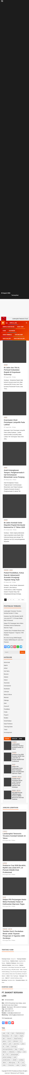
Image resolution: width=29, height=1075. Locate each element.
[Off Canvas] (2, 1)
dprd (4, 1038)
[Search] (26, 322)
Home (4, 330)
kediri (7, 1046)
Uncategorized (8, 732)
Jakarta (4, 1043)
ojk (3, 1054)
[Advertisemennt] (14, 310)
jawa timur (16, 1043)
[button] (6, 323)
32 (19, 599)
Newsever (13, 1073)
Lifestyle (6, 691)
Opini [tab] (20, 738)
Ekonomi (6, 364)
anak (4, 1033)
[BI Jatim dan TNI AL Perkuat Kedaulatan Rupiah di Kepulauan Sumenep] (14, 351)
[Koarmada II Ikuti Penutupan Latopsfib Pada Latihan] (14, 403)
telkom (4, 1062)
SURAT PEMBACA (7, 334)
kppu (16, 1049)
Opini (5, 703)
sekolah (15, 1059)
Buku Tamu (20, 326)
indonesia (15, 1041)
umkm (4, 1065)
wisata (23, 1065)
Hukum (6, 680)
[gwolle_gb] (13, 322)
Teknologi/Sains (8, 726)
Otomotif (6, 706)
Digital (21, 1035)
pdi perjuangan (14, 1054)
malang (19, 1051)
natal (24, 1051)
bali (8, 1033)
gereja (4, 1041)
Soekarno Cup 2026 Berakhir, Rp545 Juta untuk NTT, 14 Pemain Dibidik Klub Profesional (13, 618)
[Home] (3, 323)
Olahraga (6, 700)
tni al (23, 1062)
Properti (6, 715)
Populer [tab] (14, 738)
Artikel (5, 668)
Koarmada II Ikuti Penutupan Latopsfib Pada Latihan (14, 422)
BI (11, 1035)
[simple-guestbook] (8, 326)
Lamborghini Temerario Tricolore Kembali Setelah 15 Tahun (14, 836)
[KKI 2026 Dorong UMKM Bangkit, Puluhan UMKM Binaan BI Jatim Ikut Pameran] (7, 795)
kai (3, 1046)
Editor (14, 377)
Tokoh (5, 729)
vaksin (17, 1065)
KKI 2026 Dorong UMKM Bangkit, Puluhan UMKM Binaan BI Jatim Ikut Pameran (13, 640)
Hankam (5, 417)
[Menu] (6, 323)
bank (13, 1033)
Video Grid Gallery (19, 338)
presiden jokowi (6, 1059)
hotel (9, 1041)
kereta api (13, 1046)
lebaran (4, 1051)
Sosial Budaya (7, 721)
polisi (15, 1057)
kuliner (21, 1049)
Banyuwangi (6, 1035)
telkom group (12, 1062)
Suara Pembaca (8, 723)
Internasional (7, 685)
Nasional (6, 697)
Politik (5, 712)
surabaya (21, 1059)
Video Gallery (7, 338)
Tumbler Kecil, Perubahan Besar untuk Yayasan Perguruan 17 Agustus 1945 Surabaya (14, 633)
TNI (18, 1062)
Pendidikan (7, 709)
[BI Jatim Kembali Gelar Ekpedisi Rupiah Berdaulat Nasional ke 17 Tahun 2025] (14, 506)
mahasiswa (12, 1051)
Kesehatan (7, 688)
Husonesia (12, 330)
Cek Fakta (6, 671)
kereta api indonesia (8, 1049)
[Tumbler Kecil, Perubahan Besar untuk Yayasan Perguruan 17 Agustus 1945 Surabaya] (7, 782)
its (21, 1041)
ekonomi (9, 1038)
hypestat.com (8, 1018)
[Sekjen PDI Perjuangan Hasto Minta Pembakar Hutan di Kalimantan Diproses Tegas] (7, 769)
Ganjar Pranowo (18, 1038)
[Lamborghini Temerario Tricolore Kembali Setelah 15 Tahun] (7, 745)
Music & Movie (8, 694)
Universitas (11, 1065)
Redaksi (6, 718)
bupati (16, 1035)
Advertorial (7, 662)
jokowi (23, 1043)
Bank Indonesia (20, 1033)
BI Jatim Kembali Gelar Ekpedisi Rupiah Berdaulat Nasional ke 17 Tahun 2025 (14, 525)
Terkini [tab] (7, 738)
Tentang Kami (14, 295)
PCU (7, 1054)
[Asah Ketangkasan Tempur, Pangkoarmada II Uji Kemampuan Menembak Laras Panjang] (14, 453)
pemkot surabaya (7, 1057)
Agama (6, 665)
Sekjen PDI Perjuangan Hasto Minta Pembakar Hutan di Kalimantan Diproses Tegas (13, 625)
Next (23, 599)
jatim (10, 1043)
